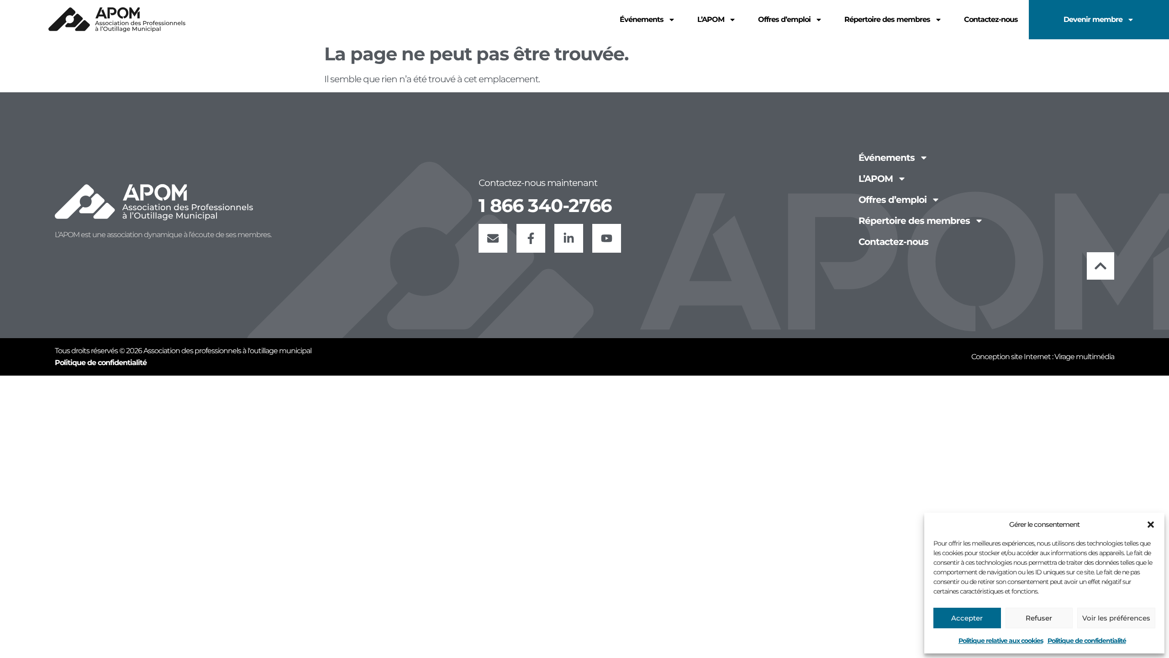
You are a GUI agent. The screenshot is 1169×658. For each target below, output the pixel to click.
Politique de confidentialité (1087, 641)
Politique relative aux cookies (1000, 641)
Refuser (1039, 618)
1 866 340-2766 (545, 205)
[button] (1150, 524)
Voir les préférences (1116, 618)
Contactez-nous (991, 19)
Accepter (967, 618)
